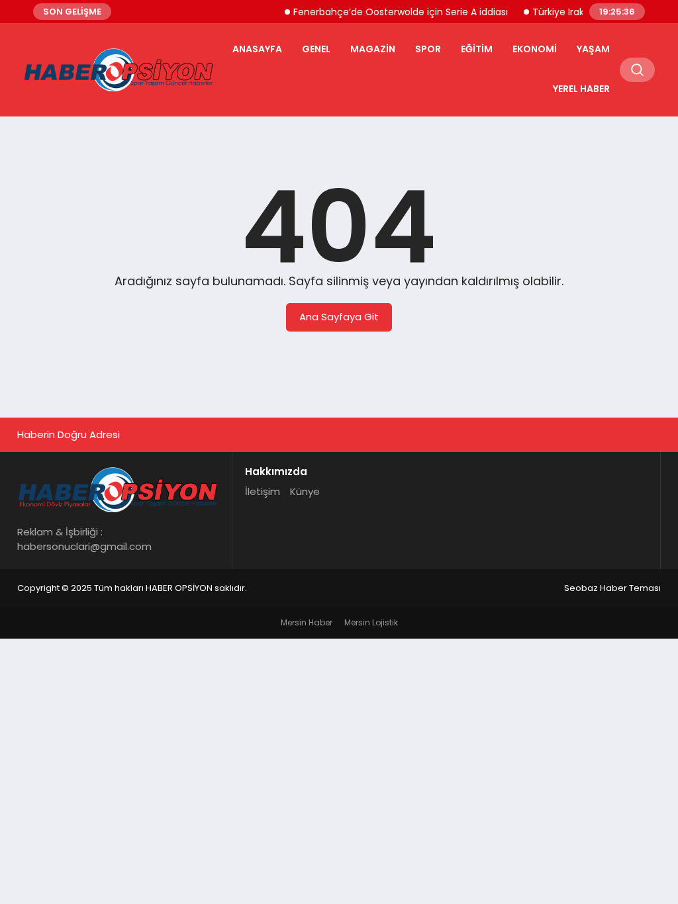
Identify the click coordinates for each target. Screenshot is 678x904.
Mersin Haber (306, 622)
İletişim (262, 491)
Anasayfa (257, 49)
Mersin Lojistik (371, 622)
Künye (305, 491)
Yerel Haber (581, 88)
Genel (316, 49)
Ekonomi (534, 49)
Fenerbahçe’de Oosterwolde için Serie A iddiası (392, 12)
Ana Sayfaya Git (339, 317)
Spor (428, 49)
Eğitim (477, 49)
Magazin (372, 49)
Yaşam (593, 49)
